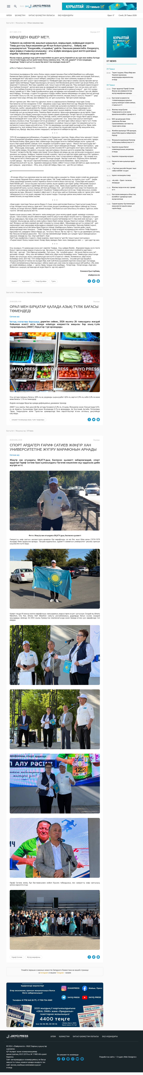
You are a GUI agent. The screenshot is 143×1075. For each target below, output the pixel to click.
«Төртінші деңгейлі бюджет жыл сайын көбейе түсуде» (121, 169)
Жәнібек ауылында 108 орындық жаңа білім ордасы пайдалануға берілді (121, 133)
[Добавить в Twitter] (93, 281)
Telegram (60, 973)
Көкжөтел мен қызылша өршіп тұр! (121, 162)
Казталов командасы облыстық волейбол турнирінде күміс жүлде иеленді (121, 196)
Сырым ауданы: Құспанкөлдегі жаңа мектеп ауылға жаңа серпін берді (121, 206)
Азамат (14, 281)
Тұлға (53, 281)
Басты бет (10, 23)
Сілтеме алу (14, 317)
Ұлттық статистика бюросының (25, 322)
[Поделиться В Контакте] (98, 281)
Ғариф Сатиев (17, 957)
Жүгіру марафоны (33, 957)
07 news (30, 431)
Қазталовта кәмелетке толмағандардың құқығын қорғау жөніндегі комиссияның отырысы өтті (121, 101)
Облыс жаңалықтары (35, 23)
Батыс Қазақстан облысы (42, 15)
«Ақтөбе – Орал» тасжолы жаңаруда (119, 181)
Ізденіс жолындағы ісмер (119, 175)
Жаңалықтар (21, 23)
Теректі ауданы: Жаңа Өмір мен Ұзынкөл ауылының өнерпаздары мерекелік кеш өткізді (121, 76)
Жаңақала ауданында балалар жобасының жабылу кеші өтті (121, 141)
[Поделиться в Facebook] (89, 281)
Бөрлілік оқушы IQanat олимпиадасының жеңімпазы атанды (120, 149)
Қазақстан (20, 15)
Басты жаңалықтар (34, 292)
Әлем (9, 15)
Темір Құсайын (40, 281)
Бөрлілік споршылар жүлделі (120, 156)
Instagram (44, 973)
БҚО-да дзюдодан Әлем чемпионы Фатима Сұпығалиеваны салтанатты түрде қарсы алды (120, 122)
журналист (26, 281)
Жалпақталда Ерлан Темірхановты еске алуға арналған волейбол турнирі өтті (121, 112)
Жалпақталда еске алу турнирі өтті (121, 188)
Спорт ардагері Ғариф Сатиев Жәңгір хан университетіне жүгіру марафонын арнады (120, 91)
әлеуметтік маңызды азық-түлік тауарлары (28, 420)
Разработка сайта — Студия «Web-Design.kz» (118, 1057)
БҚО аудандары (65, 15)
